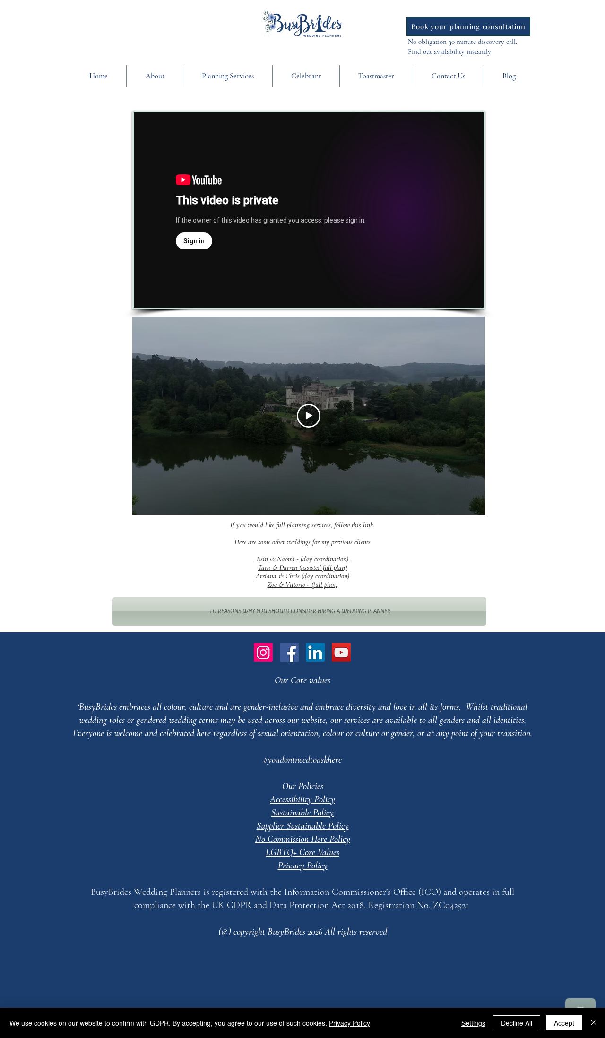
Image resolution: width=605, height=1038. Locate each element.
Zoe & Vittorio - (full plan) (302, 584)
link (368, 525)
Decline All (516, 1023)
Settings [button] (473, 1023)
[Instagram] (263, 652)
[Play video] (308, 416)
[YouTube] (341, 652)
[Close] (593, 1022)
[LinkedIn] (315, 652)
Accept (564, 1023)
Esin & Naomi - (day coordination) (302, 559)
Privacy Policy (349, 1023)
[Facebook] (289, 652)
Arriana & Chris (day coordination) (302, 576)
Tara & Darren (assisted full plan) (302, 567)
